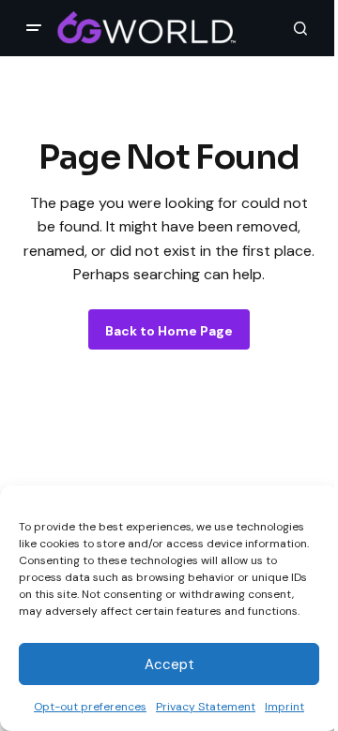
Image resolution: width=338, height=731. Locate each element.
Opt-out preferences (90, 706)
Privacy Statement (205, 706)
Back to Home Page (169, 330)
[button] (34, 28)
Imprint (284, 706)
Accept (169, 664)
